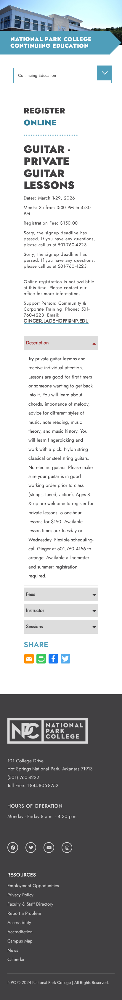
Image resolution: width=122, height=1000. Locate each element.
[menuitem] (104, 73)
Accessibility (19, 922)
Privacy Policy (20, 895)
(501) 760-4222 (23, 777)
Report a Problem (24, 913)
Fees (30, 594)
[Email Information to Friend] (29, 659)
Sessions (34, 626)
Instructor (35, 610)
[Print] (41, 659)
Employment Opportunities (33, 885)
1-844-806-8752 (42, 785)
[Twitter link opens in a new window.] (30, 847)
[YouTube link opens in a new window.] (49, 847)
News (12, 950)
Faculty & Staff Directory (30, 904)
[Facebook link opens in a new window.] (12, 847)
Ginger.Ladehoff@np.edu (56, 320)
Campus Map (20, 941)
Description (37, 342)
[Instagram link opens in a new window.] (67, 847)
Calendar (16, 959)
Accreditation (20, 932)
